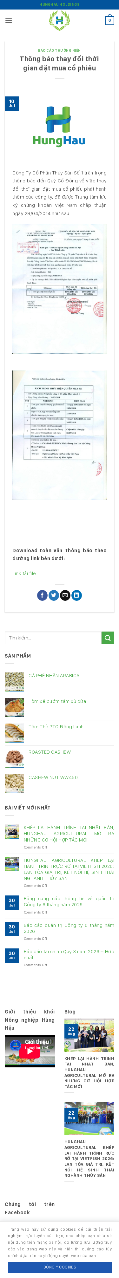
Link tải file (24, 573)
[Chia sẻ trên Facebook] (42, 595)
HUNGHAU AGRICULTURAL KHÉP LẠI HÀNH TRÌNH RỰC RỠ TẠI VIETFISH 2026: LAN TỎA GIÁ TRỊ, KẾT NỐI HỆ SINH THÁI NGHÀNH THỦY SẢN (69, 869)
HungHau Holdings (59, 4)
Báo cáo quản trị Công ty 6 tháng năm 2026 (69, 928)
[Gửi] (108, 638)
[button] (9, 20)
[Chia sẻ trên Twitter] (54, 595)
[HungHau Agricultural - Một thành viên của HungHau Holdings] (59, 21)
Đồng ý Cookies (59, 1267)
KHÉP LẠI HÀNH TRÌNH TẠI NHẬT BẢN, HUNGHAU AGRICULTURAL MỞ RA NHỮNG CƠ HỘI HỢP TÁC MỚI (69, 833)
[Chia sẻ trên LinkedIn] (76, 595)
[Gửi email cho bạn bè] (65, 595)
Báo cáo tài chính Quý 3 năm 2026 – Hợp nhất (69, 954)
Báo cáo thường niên (59, 50)
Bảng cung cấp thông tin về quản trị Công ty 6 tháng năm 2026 (69, 901)
